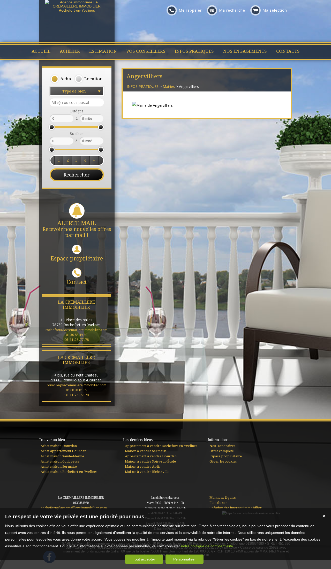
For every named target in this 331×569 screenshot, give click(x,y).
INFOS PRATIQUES (143, 86)
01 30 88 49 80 (76, 334)
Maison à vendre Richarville (147, 472)
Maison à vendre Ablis (142, 466)
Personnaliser (184, 559)
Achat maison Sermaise (59, 466)
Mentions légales (222, 497)
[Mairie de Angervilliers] (152, 105)
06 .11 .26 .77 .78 (76, 339)
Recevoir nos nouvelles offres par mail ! (76, 229)
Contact (77, 282)
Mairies (169, 86)
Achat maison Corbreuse (60, 461)
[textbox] (77, 102)
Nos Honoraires (222, 446)
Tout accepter (144, 559)
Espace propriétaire (76, 258)
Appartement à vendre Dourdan (151, 456)
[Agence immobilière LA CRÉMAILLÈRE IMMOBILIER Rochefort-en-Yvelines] (77, 10)
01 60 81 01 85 (76, 390)
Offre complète (221, 451)
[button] (61, 79)
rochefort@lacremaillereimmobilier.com (76, 329)
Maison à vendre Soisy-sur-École (150, 461)
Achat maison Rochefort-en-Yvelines (69, 472)
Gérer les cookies (223, 461)
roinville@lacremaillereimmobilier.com (76, 385)
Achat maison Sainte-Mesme (62, 456)
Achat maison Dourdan (59, 446)
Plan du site (218, 503)
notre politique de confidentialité (207, 546)
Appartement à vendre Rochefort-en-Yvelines (161, 446)
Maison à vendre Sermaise (146, 451)
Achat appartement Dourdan (63, 451)
